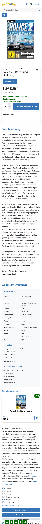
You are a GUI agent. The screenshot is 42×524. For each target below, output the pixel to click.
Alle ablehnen (21, 515)
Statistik (8, 491)
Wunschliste (37, 70)
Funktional (9, 502)
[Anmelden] (26, 4)
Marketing (9, 494)
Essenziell (9, 488)
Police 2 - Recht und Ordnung (21, 411)
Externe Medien (12, 497)
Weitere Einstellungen (11, 505)
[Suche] (39, 10)
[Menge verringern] (9, 108)
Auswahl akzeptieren (21, 520)
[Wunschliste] (31, 4)
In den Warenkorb (25, 106)
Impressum (32, 476)
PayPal (8, 500)
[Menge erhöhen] (9, 105)
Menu (37, 4)
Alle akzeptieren (21, 510)
